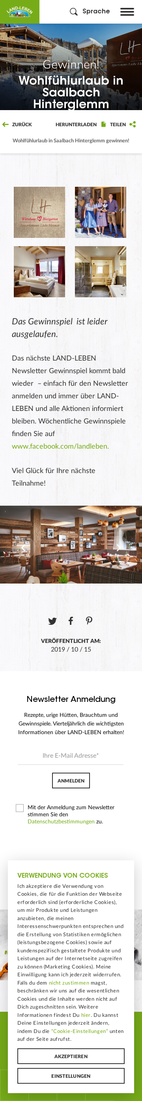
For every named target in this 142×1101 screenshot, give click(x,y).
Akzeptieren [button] (71, 1056)
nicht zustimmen (69, 983)
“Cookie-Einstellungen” (79, 1031)
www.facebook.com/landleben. (60, 446)
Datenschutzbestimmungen (61, 822)
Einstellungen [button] (70, 1076)
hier (86, 1015)
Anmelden (71, 781)
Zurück (21, 124)
